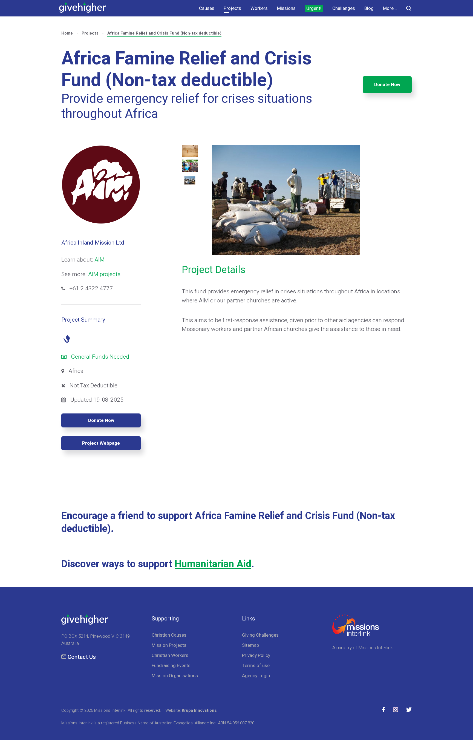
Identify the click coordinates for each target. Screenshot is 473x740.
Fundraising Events (171, 665)
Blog (369, 8)
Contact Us (82, 657)
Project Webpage (101, 443)
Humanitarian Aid (213, 564)
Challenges (343, 8)
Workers (259, 8)
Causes (206, 8)
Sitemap (250, 645)
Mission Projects (169, 645)
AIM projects (104, 274)
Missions (286, 8)
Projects (232, 8)
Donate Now (387, 84)
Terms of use (256, 665)
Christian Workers (170, 655)
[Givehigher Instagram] (395, 710)
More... (390, 8)
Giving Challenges (260, 635)
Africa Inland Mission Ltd (92, 243)
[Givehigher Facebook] (383, 710)
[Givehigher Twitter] (409, 710)
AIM (99, 260)
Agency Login (256, 675)
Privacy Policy (256, 655)
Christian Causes (169, 635)
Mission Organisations (175, 675)
